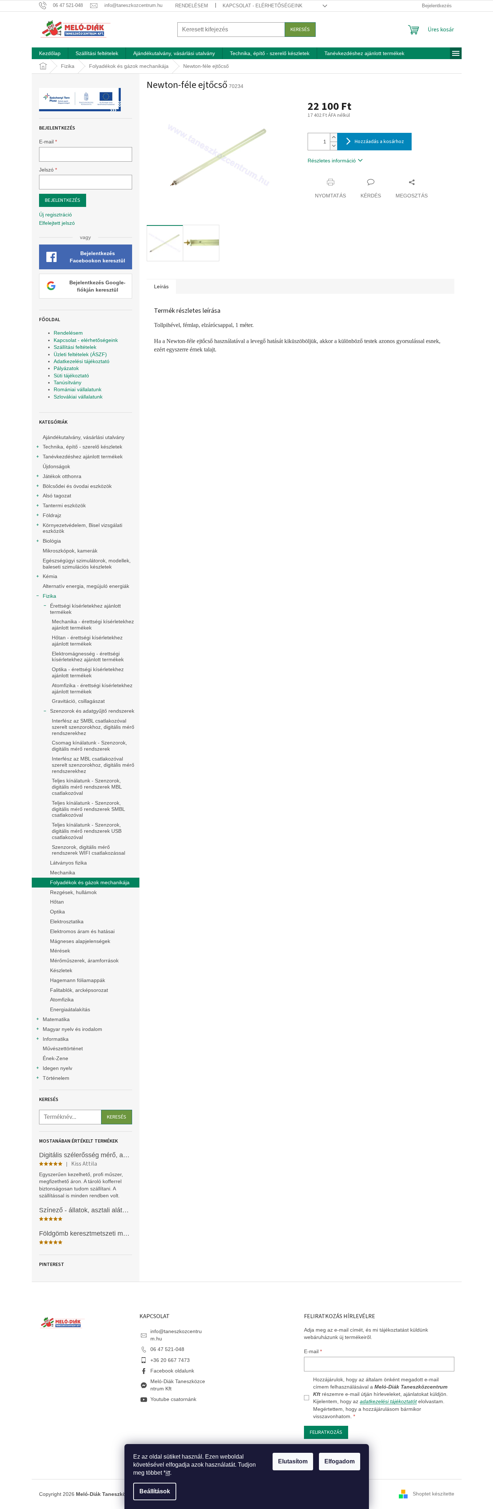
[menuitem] (50, 53)
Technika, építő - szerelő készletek (82, 447)
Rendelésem (191, 5)
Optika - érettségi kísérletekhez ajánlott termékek (88, 672)
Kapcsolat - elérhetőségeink (263, 5)
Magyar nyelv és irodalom (72, 1029)
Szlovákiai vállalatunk (78, 397)
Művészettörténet (63, 1048)
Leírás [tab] (161, 286)
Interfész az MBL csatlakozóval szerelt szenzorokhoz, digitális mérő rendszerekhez (93, 765)
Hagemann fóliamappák (77, 980)
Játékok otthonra (62, 476)
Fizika (49, 596)
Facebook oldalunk (172, 1371)
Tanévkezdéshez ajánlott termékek (83, 456)
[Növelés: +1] (333, 137)
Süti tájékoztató (71, 375)
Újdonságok (56, 466)
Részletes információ (332, 160)
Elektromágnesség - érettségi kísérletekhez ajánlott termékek (88, 657)
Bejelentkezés (62, 200)
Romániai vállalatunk (77, 389)
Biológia (52, 541)
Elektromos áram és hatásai (82, 931)
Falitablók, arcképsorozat (79, 990)
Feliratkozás (326, 1432)
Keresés (300, 29)
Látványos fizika (68, 863)
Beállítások (154, 1491)
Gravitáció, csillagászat (78, 701)
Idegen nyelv (57, 1068)
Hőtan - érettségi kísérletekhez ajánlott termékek (87, 641)
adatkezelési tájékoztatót (388, 1401)
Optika (57, 912)
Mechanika (62, 872)
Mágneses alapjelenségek (80, 941)
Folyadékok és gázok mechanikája (90, 882)
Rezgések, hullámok (73, 892)
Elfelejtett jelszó (57, 223)
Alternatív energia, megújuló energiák (86, 586)
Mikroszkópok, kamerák (70, 551)
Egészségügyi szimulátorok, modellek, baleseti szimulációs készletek (87, 564)
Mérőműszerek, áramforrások (84, 960)
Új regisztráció (55, 215)
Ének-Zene (55, 1058)
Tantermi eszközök (64, 505)
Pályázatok (66, 368)
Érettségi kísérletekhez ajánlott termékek (85, 609)
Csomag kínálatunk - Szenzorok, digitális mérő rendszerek (89, 746)
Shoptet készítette (433, 1494)
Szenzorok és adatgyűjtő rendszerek (92, 711)
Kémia (50, 576)
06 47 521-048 (167, 1349)
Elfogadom (339, 1461)
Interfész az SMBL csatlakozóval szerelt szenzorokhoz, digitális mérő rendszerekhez (93, 727)
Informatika (56, 1039)
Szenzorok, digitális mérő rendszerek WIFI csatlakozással (88, 850)
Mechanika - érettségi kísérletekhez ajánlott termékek (93, 625)
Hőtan (57, 902)
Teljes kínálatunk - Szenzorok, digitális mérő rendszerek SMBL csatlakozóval (88, 809)
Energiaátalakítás (70, 1009)
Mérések (60, 951)
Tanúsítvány (67, 382)
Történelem (56, 1078)
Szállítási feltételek (75, 347)
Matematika (56, 1019)
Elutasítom (293, 1461)
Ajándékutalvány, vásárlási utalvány (83, 437)
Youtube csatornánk (173, 1399)
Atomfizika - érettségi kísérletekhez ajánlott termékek (92, 688)
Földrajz (52, 515)
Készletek (61, 970)
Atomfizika (62, 999)
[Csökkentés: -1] (333, 146)
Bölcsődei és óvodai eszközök (77, 486)
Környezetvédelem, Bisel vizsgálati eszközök (82, 528)
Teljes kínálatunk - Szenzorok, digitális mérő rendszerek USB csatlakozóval (87, 831)
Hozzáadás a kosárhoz (379, 141)
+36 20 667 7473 (170, 1360)
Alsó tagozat (57, 495)
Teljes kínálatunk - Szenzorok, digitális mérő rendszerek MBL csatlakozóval (87, 787)
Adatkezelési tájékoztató (81, 361)
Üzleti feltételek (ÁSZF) (80, 354)
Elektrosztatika (67, 921)
